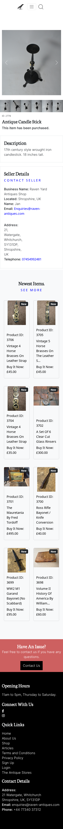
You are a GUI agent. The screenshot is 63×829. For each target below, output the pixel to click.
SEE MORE (31, 290)
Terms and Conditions (18, 753)
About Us (9, 738)
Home (6, 733)
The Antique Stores (17, 773)
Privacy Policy (12, 758)
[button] (6, 62)
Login (6, 768)
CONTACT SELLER (22, 180)
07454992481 (32, 259)
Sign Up (8, 763)
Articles (7, 748)
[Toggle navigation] (31, 6)
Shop (6, 743)
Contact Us (31, 666)
